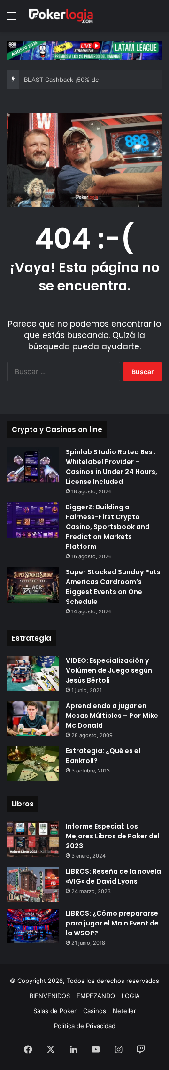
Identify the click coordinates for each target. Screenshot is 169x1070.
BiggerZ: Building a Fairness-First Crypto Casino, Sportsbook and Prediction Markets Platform (108, 526)
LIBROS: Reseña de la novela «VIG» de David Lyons (113, 876)
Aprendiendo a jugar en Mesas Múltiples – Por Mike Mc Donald (112, 715)
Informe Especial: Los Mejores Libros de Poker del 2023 (113, 836)
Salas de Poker (55, 1010)
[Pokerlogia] (61, 16)
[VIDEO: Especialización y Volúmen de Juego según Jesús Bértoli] (33, 673)
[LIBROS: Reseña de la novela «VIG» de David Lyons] (33, 884)
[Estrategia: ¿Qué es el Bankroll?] (33, 763)
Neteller (124, 1010)
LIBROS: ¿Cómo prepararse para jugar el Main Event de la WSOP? (112, 923)
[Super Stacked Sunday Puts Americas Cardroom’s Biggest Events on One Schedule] (33, 585)
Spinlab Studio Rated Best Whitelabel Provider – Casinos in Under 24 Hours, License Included (111, 466)
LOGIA (131, 995)
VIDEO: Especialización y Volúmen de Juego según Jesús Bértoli (109, 670)
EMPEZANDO (96, 995)
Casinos (94, 1010)
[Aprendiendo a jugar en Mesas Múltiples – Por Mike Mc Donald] (33, 718)
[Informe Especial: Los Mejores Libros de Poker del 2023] (33, 839)
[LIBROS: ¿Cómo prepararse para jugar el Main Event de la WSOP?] (33, 926)
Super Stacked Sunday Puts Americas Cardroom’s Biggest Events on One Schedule (113, 586)
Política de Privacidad (84, 1026)
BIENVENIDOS (50, 995)
